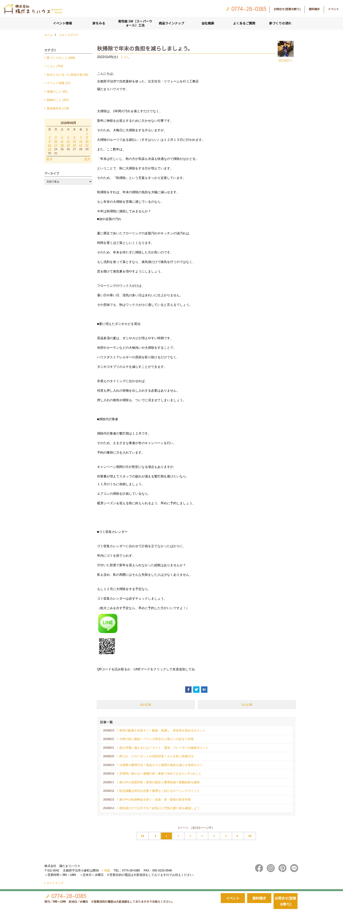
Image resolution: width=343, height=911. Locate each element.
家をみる (98, 23)
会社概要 (207, 23)
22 (87, 145)
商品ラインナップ (171, 23)
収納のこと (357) (58, 99)
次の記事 (246, 704)
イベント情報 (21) (58, 83)
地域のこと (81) (57, 91)
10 (55, 141)
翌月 (87, 159)
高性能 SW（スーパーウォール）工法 (135, 23)
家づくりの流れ (280, 23)
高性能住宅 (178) (58, 108)
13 (74, 141)
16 (49, 145)
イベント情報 (62, 23)
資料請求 (314, 9)
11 (62, 141)
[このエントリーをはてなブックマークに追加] (204, 689)
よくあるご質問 (244, 23)
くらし (125, 57)
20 (74, 145)
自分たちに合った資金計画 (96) (67, 74)
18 (62, 145)
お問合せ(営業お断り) (287, 9)
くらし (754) (55, 66)
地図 (107, 870)
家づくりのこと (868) (61, 57)
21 (80, 145)
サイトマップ (55, 883)
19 (68, 145)
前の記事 (145, 704)
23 (49, 149)
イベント (333, 9)
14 (80, 141)
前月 (49, 159)
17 (55, 145)
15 (87, 141)
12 (68, 141)
